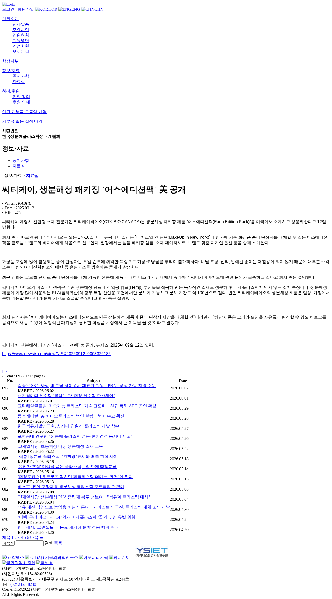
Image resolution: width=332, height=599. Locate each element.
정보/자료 (11, 70)
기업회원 (20, 46)
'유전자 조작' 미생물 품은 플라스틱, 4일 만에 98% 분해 (67, 466)
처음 (6, 537)
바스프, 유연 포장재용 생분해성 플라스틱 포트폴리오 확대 (71, 487)
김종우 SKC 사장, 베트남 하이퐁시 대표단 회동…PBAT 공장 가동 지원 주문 (87, 385)
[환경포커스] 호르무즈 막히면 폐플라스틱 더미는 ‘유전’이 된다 (75, 476)
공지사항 (20, 76)
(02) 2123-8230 (23, 584)
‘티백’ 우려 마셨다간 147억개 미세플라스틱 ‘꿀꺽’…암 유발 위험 (76, 517)
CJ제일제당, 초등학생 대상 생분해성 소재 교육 (60, 446)
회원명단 (20, 40)
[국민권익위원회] (18, 563)
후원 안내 (21, 102)
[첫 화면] (8, 4)
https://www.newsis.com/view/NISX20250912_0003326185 (56, 354)
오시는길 (20, 51)
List (5, 371)
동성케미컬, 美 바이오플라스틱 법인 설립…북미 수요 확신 (71, 416)
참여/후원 (11, 91)
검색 (49, 543)
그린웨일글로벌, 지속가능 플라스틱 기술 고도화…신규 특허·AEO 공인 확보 (87, 406)
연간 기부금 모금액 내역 (24, 111)
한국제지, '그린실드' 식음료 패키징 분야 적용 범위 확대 (68, 527)
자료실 (18, 81)
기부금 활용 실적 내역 (22, 121)
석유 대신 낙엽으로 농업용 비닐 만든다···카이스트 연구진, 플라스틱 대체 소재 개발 (94, 507)
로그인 (8, 9)
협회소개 (10, 19)
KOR (52, 9)
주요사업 (20, 29)
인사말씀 (20, 24)
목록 (58, 543)
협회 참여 (21, 96)
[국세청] (44, 563)
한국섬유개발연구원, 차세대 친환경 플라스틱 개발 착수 (68, 426)
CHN (98, 9)
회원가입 (25, 9)
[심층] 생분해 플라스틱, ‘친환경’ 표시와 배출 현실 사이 (68, 456)
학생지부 (10, 61)
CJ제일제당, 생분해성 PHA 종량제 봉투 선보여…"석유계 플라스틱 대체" (84, 497)
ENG (75, 9)
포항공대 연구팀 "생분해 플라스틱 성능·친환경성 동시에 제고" (75, 436)
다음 (34, 537)
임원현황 (20, 35)
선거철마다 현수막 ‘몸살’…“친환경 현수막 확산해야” (66, 396)
